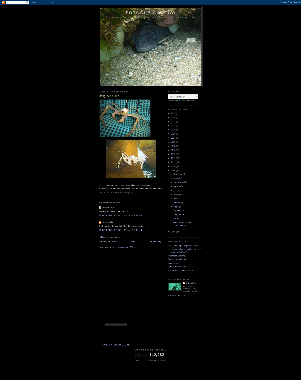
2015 (173, 146)
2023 (173, 121)
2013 (173, 154)
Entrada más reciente (108, 241)
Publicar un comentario (109, 237)
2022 (173, 125)
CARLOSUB (191, 283)
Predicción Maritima (177, 259)
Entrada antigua (156, 241)
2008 (173, 232)
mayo (176, 194)
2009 (173, 170)
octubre (177, 178)
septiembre (179, 182)
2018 (173, 134)
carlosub (106, 222)
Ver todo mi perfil (177, 295)
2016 (173, 142)
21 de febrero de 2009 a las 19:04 (120, 215)
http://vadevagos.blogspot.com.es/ (183, 245)
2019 (173, 130)
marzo (177, 198)
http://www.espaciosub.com (180, 270)
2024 (173, 117)
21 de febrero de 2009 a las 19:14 (120, 230)
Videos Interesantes (177, 266)
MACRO (176, 218)
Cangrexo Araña (180, 214)
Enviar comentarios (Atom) (124, 247)
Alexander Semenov (177, 256)
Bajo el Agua (173, 263)
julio (176, 190)
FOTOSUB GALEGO (151, 13)
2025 (173, 113)
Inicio (133, 241)
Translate (189, 101)
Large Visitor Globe (116, 345)
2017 (173, 138)
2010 (173, 166)
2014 (173, 150)
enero (176, 207)
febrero (177, 203)
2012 (173, 158)
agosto (177, 186)
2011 (173, 162)
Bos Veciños (178, 210)
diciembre (178, 174)
